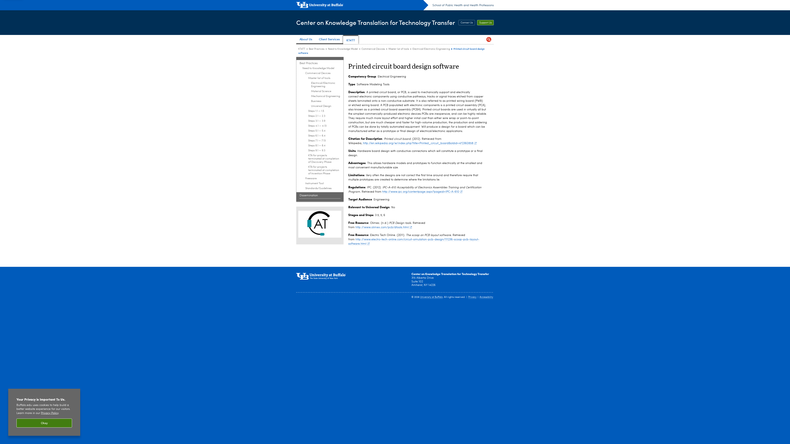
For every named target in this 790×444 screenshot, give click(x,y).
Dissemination (309, 195)
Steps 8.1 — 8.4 (316, 145)
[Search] (489, 39)
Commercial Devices (373, 49)
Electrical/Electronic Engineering (431, 49)
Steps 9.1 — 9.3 (316, 150)
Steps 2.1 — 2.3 (316, 116)
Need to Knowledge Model (343, 49)
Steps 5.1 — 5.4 (316, 131)
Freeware (311, 178)
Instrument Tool (314, 183)
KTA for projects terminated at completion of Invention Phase (323, 170)
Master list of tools (398, 49)
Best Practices (316, 49)
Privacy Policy (49, 413)
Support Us (485, 23)
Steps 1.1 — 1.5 (316, 111)
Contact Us (467, 23)
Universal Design (321, 106)
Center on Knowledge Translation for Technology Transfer (375, 22)
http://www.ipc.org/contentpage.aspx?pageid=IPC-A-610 (420, 191)
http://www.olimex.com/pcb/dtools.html (382, 227)
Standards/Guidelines (318, 188)
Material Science (321, 91)
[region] (44, 412)
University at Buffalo (431, 297)
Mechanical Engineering (325, 96)
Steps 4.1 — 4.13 (317, 126)
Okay (44, 423)
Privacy (472, 297)
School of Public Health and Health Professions (463, 5)
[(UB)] (362, 6)
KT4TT (301, 49)
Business (316, 101)
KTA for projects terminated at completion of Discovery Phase (323, 158)
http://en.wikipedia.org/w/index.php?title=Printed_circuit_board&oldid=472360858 (418, 143)
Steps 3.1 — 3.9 (316, 121)
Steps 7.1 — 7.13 (317, 140)
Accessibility (486, 297)
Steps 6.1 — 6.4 (316, 135)
